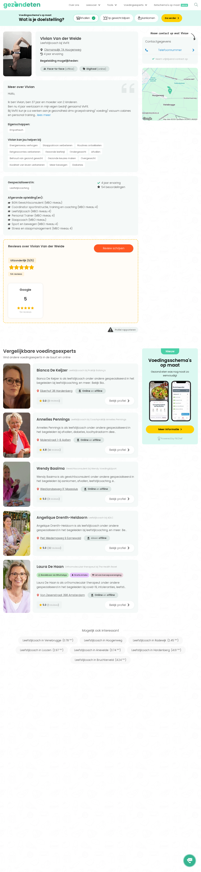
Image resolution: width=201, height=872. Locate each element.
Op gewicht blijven (118, 18)
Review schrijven (113, 248)
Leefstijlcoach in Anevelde (97, 650)
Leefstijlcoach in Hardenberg (156, 650)
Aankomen (148, 18)
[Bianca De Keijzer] (16, 386)
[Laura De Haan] (16, 586)
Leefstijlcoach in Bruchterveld (100, 660)
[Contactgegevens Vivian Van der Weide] (190, 860)
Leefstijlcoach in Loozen (41, 650)
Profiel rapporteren (125, 329)
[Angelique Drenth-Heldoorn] (16, 533)
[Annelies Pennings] (16, 435)
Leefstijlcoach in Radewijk (156, 640)
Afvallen (85, 18)
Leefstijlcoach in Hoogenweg (103, 640)
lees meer (44, 115)
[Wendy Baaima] (16, 484)
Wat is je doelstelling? (41, 19)
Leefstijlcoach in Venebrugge (48, 640)
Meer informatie (168, 429)
